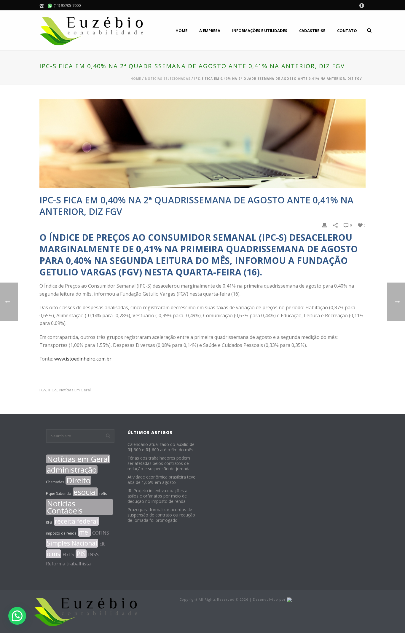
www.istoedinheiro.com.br (82, 358)
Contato (347, 30)
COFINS (100, 533)
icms (53, 554)
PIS (81, 554)
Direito (78, 480)
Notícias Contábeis (64, 507)
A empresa (209, 30)
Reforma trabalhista (68, 563)
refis (103, 493)
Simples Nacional (72, 543)
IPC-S (53, 390)
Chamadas (55, 481)
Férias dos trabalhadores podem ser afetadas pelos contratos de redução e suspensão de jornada (159, 463)
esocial (85, 491)
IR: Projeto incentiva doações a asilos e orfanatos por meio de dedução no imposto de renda (157, 496)
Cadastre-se (312, 30)
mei (84, 532)
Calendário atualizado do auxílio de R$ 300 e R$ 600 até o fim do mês (160, 447)
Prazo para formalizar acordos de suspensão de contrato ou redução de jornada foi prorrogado (161, 515)
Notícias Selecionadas (167, 78)
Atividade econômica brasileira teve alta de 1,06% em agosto (161, 479)
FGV (43, 390)
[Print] (324, 224)
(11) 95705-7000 (67, 5)
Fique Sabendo (58, 493)
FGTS (68, 554)
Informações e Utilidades (259, 30)
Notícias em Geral (75, 390)
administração (72, 469)
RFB (49, 522)
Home (181, 30)
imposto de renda (61, 533)
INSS (93, 554)
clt (102, 543)
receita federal (76, 521)
